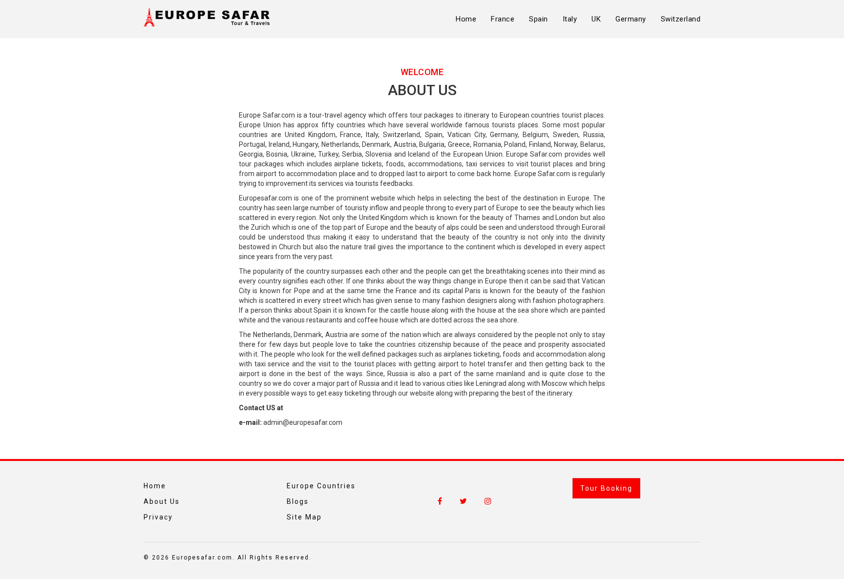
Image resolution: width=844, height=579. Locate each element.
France (502, 19)
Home (466, 19)
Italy (570, 19)
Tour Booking (606, 488)
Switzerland (681, 19)
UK (596, 19)
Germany (630, 19)
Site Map (304, 517)
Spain (538, 19)
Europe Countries (321, 486)
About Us (162, 501)
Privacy (158, 517)
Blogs (298, 501)
